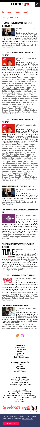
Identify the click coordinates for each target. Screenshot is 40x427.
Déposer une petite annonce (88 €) (20, 392)
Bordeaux (28, 83)
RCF (25, 106)
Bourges (5, 85)
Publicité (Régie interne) (20, 357)
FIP (28, 89)
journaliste (11, 95)
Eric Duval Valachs (23, 87)
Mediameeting (16, 298)
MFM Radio (32, 326)
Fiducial (10, 89)
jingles (18, 45)
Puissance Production (19, 328)
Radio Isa (30, 102)
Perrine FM (32, 100)
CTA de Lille (10, 87)
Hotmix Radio (28, 324)
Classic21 (26, 85)
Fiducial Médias (20, 89)
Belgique (24, 81)
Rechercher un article (20, 383)
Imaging (26, 235)
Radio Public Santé (19, 104)
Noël (34, 45)
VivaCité (13, 114)
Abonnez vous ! (21, 12)
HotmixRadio (7, 268)
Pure (13, 102)
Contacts (20, 355)
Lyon (9, 270)
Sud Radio (22, 112)
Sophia (11, 110)
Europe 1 (11, 296)
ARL (25, 79)
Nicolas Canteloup (30, 298)
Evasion (26, 266)
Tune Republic (7, 47)
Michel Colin (21, 97)
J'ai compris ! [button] (11, 423)
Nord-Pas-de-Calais (20, 100)
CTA (3, 87)
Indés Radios (27, 91)
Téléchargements (20, 401)
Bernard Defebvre (16, 83)
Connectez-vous (20, 349)
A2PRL (4, 296)
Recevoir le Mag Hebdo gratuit (20, 385)
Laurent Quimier (22, 95)
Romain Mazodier (15, 108)
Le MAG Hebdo (20, 372)
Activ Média (6, 78)
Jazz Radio (13, 326)
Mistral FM (6, 99)
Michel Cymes (32, 97)
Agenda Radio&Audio (20, 381)
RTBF (24, 108)
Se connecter (7, 12)
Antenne (20, 364)
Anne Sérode (17, 79)
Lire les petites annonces (20, 379)
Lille (31, 95)
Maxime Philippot (8, 97)
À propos (20, 351)
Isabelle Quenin (14, 93)
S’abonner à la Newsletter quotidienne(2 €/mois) (20, 397)
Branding (5, 266)
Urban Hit (33, 328)
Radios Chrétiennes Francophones (17, 105)
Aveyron (30, 79)
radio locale (6, 104)
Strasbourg (13, 112)
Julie (28, 296)
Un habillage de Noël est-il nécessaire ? (18, 186)
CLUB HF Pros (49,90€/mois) (20, 394)
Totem (29, 112)
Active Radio (17, 78)
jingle (23, 93)
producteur (6, 102)
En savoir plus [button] (27, 419)
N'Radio (21, 99)
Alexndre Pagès (28, 78)
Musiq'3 (14, 99)
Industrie (20, 366)
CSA (33, 85)
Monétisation (20, 368)
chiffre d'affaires (15, 85)
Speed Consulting (22, 110)
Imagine (18, 91)
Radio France (21, 102)
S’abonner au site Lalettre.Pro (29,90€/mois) (20, 396)
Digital (20, 370)
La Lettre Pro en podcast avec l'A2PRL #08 (18, 275)
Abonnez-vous (20, 347)
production (6, 328)
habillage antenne (8, 45)
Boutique (20, 399)
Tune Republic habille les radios (15, 305)
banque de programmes (11, 81)
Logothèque (20, 353)
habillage (11, 91)
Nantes (27, 99)
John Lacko (26, 45)
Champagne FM (8, 235)
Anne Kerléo (6, 79)
